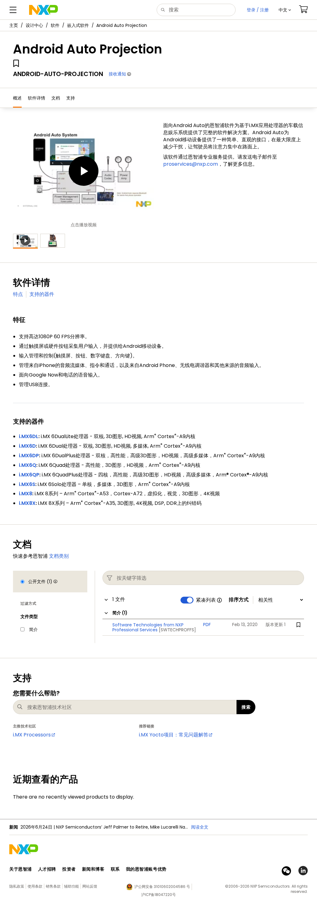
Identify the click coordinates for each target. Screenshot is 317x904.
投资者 (69, 869)
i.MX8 (25, 493)
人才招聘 (47, 869)
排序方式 (239, 599)
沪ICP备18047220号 (158, 894)
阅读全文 (199, 827)
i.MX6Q (27, 465)
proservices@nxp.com (190, 164)
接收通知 (117, 74)
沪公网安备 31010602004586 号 (162, 886)
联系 (115, 869)
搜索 (245, 707)
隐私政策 (16, 886)
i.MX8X (27, 503)
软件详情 (36, 98)
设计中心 (34, 25)
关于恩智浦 (20, 869)
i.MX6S (27, 484)
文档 (55, 98)
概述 (17, 98)
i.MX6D (27, 446)
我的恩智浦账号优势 (146, 869)
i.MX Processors (32, 734)
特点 (18, 294)
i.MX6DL (28, 436)
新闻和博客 (93, 869)
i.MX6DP (29, 455)
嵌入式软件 (78, 25)
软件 (55, 25)
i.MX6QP (29, 474)
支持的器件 (41, 294)
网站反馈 (89, 886)
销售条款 (53, 886)
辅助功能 (71, 886)
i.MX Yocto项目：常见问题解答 (173, 734)
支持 (70, 98)
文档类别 (59, 556)
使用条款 (35, 886)
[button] (285, 10)
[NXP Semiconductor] (43, 9)
